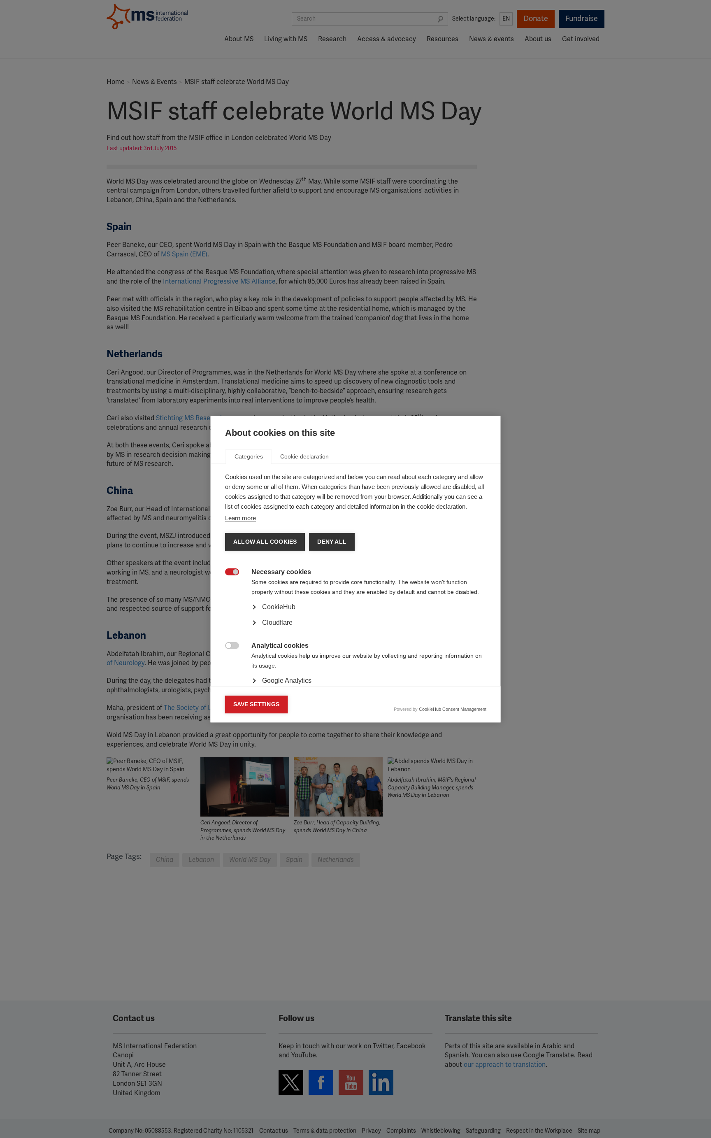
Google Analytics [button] (286, 680)
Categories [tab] (249, 456)
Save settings (256, 704)
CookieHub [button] (278, 606)
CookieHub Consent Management (452, 709)
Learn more (240, 517)
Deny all (331, 542)
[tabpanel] (355, 630)
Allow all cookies (265, 542)
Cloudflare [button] (277, 622)
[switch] (227, 572)
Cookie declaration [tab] (304, 456)
